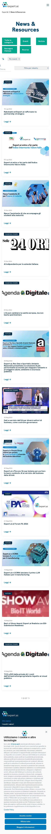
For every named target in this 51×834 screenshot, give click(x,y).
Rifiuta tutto (25, 821)
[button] (46, 732)
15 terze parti (15, 744)
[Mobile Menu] (48, 5)
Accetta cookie (25, 816)
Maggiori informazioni (25, 827)
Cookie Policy (9, 810)
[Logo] (10, 5)
